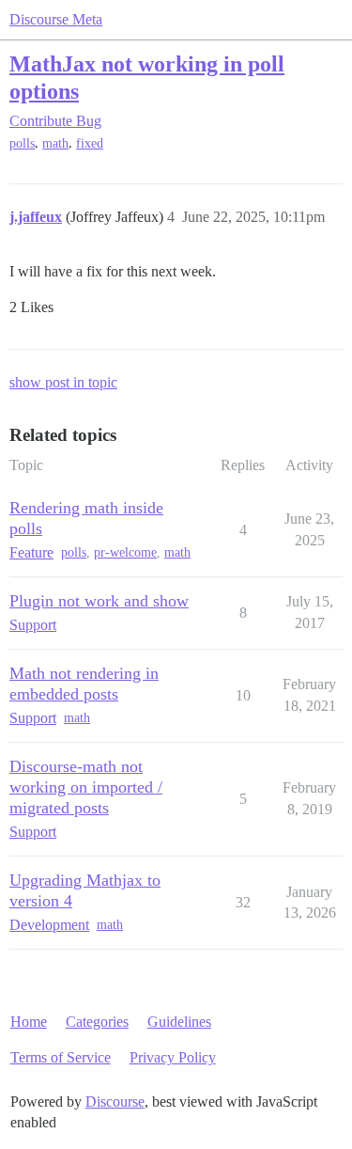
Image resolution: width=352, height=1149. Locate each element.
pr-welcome (125, 552)
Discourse (115, 1102)
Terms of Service (60, 1057)
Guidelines (179, 1022)
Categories (97, 1022)
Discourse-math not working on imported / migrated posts (85, 787)
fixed (89, 143)
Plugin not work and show (99, 600)
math (55, 143)
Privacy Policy (173, 1057)
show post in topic (63, 382)
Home (28, 1022)
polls (22, 143)
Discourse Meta (55, 19)
